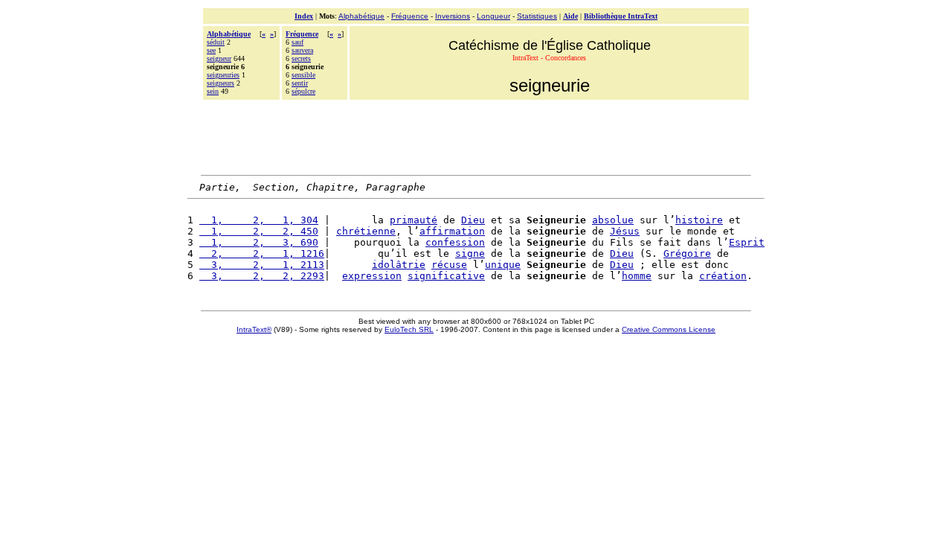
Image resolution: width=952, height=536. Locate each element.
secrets (301, 58)
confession (455, 242)
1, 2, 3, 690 (258, 242)
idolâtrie (398, 264)
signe (470, 253)
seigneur (219, 58)
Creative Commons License (668, 329)
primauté (413, 220)
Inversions (452, 16)
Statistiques (537, 16)
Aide (570, 16)
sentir (300, 83)
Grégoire (687, 253)
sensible (303, 75)
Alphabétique (361, 16)
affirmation (452, 231)
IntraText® (254, 329)
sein (213, 91)
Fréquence (409, 16)
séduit (216, 42)
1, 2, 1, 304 (258, 220)
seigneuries (223, 75)
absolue (613, 220)
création (723, 275)
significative (446, 275)
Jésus (625, 231)
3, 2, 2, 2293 (261, 275)
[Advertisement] (476, 135)
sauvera (302, 50)
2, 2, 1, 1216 (261, 253)
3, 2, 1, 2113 (261, 264)
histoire (699, 220)
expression (372, 275)
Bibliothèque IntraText (620, 16)
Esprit (747, 242)
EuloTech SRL (409, 329)
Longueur (493, 16)
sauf (297, 42)
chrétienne (366, 231)
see (211, 50)
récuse (449, 264)
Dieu (473, 220)
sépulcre (303, 91)
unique (503, 264)
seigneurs (220, 83)
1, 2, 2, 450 (258, 231)
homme (637, 275)
